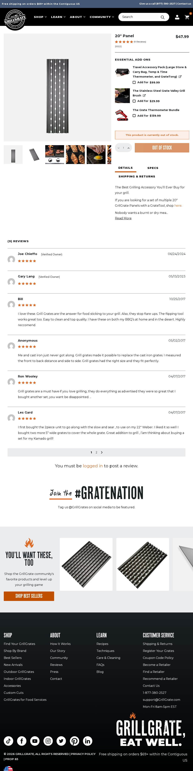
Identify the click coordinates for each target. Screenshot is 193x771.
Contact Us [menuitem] (151, 686)
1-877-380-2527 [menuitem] (154, 693)
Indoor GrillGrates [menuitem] (17, 679)
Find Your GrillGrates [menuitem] (19, 644)
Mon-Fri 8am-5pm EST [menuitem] (160, 707)
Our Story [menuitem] (57, 651)
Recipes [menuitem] (102, 644)
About (76, 17)
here (178, 205)
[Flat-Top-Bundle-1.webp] (122, 72)
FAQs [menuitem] (100, 665)
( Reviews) (140, 41)
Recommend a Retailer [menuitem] (160, 679)
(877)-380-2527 (165, 3)
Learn (56, 17)
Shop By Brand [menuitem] (15, 651)
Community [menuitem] (59, 658)
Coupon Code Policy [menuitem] (158, 658)
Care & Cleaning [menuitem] (108, 658)
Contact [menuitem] (56, 679)
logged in (93, 465)
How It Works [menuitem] (60, 644)
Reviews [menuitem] (56, 665)
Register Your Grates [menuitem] (158, 651)
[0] (187, 16)
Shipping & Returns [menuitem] (157, 644)
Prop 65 (11, 759)
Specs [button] (153, 168)
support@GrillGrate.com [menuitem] (161, 700)
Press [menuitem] (54, 672)
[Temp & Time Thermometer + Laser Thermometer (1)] (122, 115)
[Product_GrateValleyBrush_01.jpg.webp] (122, 95)
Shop (39, 17)
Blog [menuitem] (100, 672)
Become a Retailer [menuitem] (157, 665)
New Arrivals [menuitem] (13, 665)
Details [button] (125, 167)
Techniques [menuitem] (105, 651)
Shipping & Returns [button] (137, 176)
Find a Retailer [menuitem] (154, 672)
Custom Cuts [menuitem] (13, 693)
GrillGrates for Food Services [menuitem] (25, 700)
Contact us (184, 3)
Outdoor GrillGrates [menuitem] (19, 672)
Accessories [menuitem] (12, 686)
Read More (123, 218)
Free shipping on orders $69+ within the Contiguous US (41, 3)
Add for (148, 82)
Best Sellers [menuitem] (12, 658)
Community (100, 17)
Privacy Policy (83, 754)
